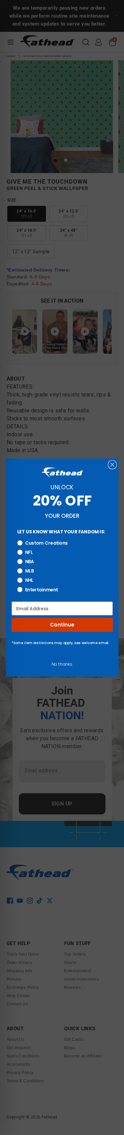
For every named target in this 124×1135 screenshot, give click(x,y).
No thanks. (62, 664)
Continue (62, 624)
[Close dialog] (112, 465)
